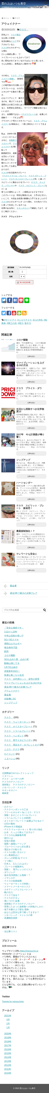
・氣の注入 (7, 892)
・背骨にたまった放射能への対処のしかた (22, 906)
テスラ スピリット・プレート (32, 185)
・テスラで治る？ (10, 895)
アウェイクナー (11, 691)
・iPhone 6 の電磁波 (12, 826)
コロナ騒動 (22, 340)
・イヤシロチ (8, 878)
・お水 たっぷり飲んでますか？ (18, 832)
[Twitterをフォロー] (3, 313)
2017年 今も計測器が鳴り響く (30, 435)
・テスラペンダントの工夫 (15, 809)
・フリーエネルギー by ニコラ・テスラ (21, 812)
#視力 (20, 323)
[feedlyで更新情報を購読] (19, 313)
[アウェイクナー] (15, 300)
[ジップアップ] (8, 465)
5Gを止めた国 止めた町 (16, 659)
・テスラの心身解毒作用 (14, 835)
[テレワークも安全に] (8, 559)
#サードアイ (10, 320)
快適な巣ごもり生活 (14, 675)
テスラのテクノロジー (13, 782)
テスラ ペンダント (14, 736)
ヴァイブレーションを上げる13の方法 (30, 364)
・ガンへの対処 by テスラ (14, 858)
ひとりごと (9, 754)
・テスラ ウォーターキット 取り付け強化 (22, 829)
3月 (8, 1019)
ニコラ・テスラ (11, 749)
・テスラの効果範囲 (12, 881)
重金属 (13, 586)
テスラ (24, 29)
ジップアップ (23, 460)
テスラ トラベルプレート (17, 731)
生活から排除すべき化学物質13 (30, 410)
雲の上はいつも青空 (13, 3)
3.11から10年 (10, 632)
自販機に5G (10, 699)
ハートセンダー (24, 482)
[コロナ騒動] (8, 345)
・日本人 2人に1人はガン (15, 864)
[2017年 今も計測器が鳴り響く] (8, 440)
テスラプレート (29, 114)
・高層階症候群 (9, 918)
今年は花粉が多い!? (13, 636)
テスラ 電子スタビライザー (18, 740)
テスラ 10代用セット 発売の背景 (21, 679)
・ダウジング (8, 872)
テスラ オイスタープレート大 (21, 179)
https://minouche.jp (29, 951)
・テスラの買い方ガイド (14, 852)
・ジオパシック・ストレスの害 (17, 915)
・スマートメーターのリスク (16, 886)
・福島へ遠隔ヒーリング (14, 844)
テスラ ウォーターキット (17, 722)
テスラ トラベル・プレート (15, 176)
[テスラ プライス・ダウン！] (8, 394)
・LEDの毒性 (8, 824)
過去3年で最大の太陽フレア (23, 593)
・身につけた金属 (10, 901)
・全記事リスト (9, 931)
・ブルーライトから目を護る (16, 846)
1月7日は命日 (11, 667)
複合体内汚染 (10, 647)
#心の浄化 (38, 320)
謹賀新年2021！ (12, 671)
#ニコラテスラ (24, 320)
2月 (8, 1023)
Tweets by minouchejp (13, 1001)
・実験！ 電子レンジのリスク (17, 869)
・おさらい (7, 806)
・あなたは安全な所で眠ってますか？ (20, 912)
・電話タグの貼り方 (12, 849)
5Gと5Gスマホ (11, 639)
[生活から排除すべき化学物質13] (8, 415)
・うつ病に (7, 861)
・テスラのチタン (10, 898)
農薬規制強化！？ (25, 531)
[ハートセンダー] (8, 488)
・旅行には (7, 838)
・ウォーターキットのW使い (16, 884)
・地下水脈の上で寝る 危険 (15, 909)
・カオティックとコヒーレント (17, 889)
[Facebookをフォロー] (9, 313)
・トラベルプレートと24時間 (16, 818)
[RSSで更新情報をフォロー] (24, 313)
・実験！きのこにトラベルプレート (19, 815)
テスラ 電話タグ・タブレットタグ (21, 745)
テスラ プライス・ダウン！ (29, 389)
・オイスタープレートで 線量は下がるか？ (23, 821)
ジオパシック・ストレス (14, 787)
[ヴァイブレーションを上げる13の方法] (8, 368)
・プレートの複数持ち (13, 866)
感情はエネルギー (13, 643)
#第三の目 (12, 323)
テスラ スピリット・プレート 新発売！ (30, 507)
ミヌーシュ (9, 758)
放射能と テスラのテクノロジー (18, 784)
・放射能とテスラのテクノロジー (18, 904)
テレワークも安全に (26, 554)
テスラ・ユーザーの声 (13, 779)
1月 (8, 1027)
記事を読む (31, 356)
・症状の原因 (8, 841)
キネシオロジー (23, 208)
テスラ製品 (15, 35)
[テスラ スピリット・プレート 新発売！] (8, 511)
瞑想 (6, 651)
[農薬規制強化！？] (8, 537)
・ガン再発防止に (10, 855)
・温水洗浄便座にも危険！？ (16, 875)
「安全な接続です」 (14, 628)
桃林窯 (5, 793)
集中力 (27, 323)
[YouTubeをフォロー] (14, 313)
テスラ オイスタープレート (18, 726)
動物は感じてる (11, 663)
